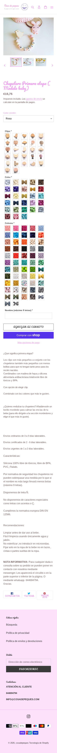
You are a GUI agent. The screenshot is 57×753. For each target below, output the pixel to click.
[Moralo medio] (8, 262)
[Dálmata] (41, 290)
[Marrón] (41, 182)
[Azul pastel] (41, 228)
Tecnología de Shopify (39, 743)
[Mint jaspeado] (41, 283)
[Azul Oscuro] (16, 202)
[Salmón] (41, 235)
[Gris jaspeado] (33, 290)
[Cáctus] (33, 150)
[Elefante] (8, 136)
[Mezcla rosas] (16, 216)
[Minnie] (41, 156)
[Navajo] (16, 182)
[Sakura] (33, 228)
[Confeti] (33, 283)
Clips (8, 131)
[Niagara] (25, 235)
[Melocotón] (25, 189)
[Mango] (33, 189)
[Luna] (25, 150)
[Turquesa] (25, 262)
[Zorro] (41, 163)
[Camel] (25, 182)
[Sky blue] (16, 235)
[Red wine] (8, 196)
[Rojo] (41, 189)
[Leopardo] (33, 296)
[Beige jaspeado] (25, 290)
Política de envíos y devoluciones (24, 641)
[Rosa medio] (16, 228)
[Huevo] (41, 276)
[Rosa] (33, 202)
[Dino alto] (16, 136)
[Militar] (16, 296)
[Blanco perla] (25, 276)
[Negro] (25, 248)
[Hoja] (8, 156)
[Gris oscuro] (41, 248)
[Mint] (8, 209)
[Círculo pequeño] (41, 143)
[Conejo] (41, 136)
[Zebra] (16, 303)
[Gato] (16, 156)
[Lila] (41, 255)
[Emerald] (41, 262)
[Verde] (25, 209)
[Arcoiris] (33, 143)
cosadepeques (22, 743)
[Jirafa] (25, 296)
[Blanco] (8, 182)
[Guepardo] (8, 296)
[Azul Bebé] (33, 196)
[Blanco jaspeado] (16, 290)
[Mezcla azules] (25, 216)
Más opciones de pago (29, 342)
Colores (9, 223)
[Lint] (16, 209)
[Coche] (41, 150)
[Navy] (33, 235)
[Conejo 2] (33, 163)
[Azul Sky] (8, 202)
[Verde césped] (33, 209)
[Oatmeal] (33, 182)
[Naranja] (25, 242)
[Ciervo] (16, 163)
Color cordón (9, 113)
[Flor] (8, 170)
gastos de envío (34, 98)
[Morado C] (8, 189)
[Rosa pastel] (8, 228)
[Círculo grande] (8, 150)
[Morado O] (16, 189)
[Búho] (8, 163)
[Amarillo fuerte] (8, 283)
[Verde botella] (41, 269)
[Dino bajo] (25, 143)
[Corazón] (33, 136)
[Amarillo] (16, 196)
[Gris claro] (33, 248)
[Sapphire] (25, 202)
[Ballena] (16, 150)
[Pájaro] (25, 136)
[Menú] (52, 7)
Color (8, 177)
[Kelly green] (8, 269)
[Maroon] (25, 255)
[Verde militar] (8, 276)
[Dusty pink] (8, 216)
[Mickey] (33, 156)
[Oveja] (25, 163)
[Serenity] (8, 235)
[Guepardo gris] (8, 303)
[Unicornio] (16, 170)
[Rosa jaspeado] (8, 290)
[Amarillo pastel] (33, 276)
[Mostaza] (25, 196)
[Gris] (41, 209)
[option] (16, 62)
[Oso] (25, 156)
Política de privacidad (17, 633)
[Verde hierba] (25, 269)
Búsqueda (11, 624)
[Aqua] (41, 196)
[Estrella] (8, 143)
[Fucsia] (41, 202)
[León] (16, 143)
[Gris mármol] (8, 255)
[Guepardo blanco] (41, 296)
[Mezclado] (25, 283)
